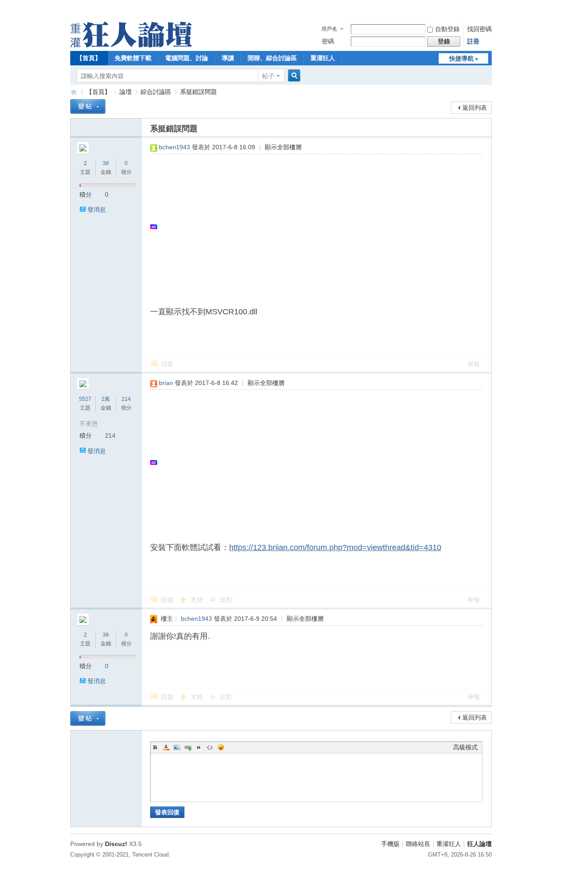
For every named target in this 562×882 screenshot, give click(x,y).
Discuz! (116, 843)
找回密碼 (479, 28)
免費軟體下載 (133, 57)
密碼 (328, 41)
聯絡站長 (418, 843)
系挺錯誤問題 (198, 91)
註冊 (473, 41)
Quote (199, 747)
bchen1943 (174, 147)
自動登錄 (447, 28)
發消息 (96, 209)
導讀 (228, 57)
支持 (198, 599)
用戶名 (329, 29)
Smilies (220, 747)
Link (188, 747)
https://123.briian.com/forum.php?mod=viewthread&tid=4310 (335, 547)
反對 (226, 599)
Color (166, 747)
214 (126, 399)
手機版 (390, 843)
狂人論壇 (479, 843)
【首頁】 (88, 57)
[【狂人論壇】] (131, 45)
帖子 (268, 75)
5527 (85, 399)
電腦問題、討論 (186, 57)
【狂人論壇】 (73, 92)
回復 (167, 363)
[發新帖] (87, 106)
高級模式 (465, 747)
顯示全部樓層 (283, 147)
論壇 (125, 91)
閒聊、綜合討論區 (272, 57)
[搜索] (293, 76)
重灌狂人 (322, 57)
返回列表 (474, 107)
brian (166, 382)
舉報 (474, 363)
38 (106, 163)
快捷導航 (461, 58)
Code (209, 747)
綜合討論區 (155, 91)
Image (177, 747)
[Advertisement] (312, 226)
